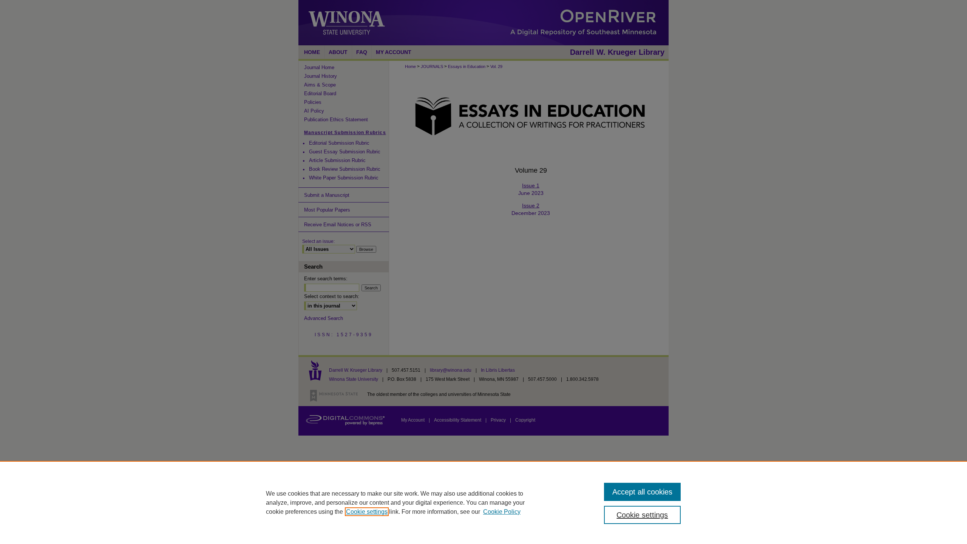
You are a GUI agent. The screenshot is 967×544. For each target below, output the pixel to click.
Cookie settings (367, 511)
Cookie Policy (502, 511)
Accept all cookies (642, 492)
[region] (483, 502)
